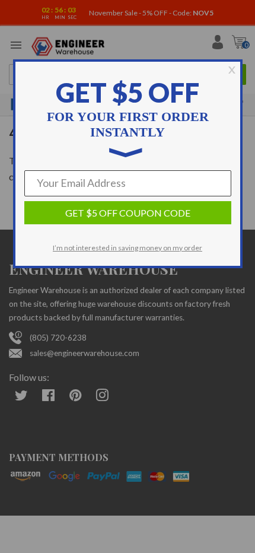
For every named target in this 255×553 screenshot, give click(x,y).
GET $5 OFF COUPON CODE (127, 212)
